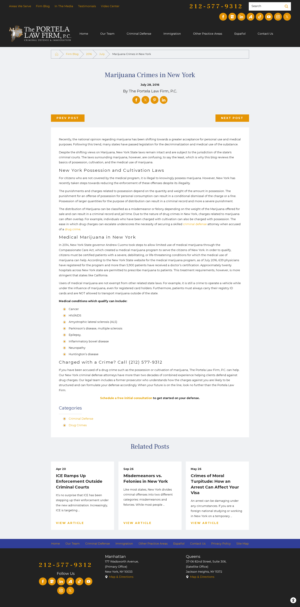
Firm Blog (43, 6)
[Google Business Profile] (232, 17)
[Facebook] (223, 17)
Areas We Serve (20, 6)
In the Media (64, 6)
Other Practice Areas (207, 33)
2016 (89, 54)
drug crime (72, 229)
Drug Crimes (78, 425)
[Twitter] (287, 17)
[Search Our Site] (286, 6)
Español (240, 33)
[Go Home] (56, 54)
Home (84, 33)
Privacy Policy (221, 543)
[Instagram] (278, 17)
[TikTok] (260, 17)
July (102, 54)
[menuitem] (90, 34)
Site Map (242, 543)
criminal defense (195, 224)
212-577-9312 (216, 6)
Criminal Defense (139, 33)
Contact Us (265, 33)
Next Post (232, 118)
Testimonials (87, 6)
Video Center (110, 6)
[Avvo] (251, 17)
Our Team (107, 33)
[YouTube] (269, 17)
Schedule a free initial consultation (126, 398)
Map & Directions (121, 577)
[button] (293, 600)
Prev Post (68, 118)
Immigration (172, 33)
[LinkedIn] (241, 17)
